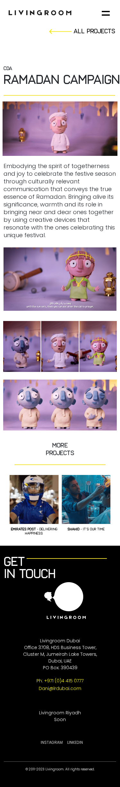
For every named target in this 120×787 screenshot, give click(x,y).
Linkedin (75, 742)
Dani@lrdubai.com (60, 688)
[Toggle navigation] (107, 13)
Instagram (52, 742)
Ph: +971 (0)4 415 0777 (60, 681)
